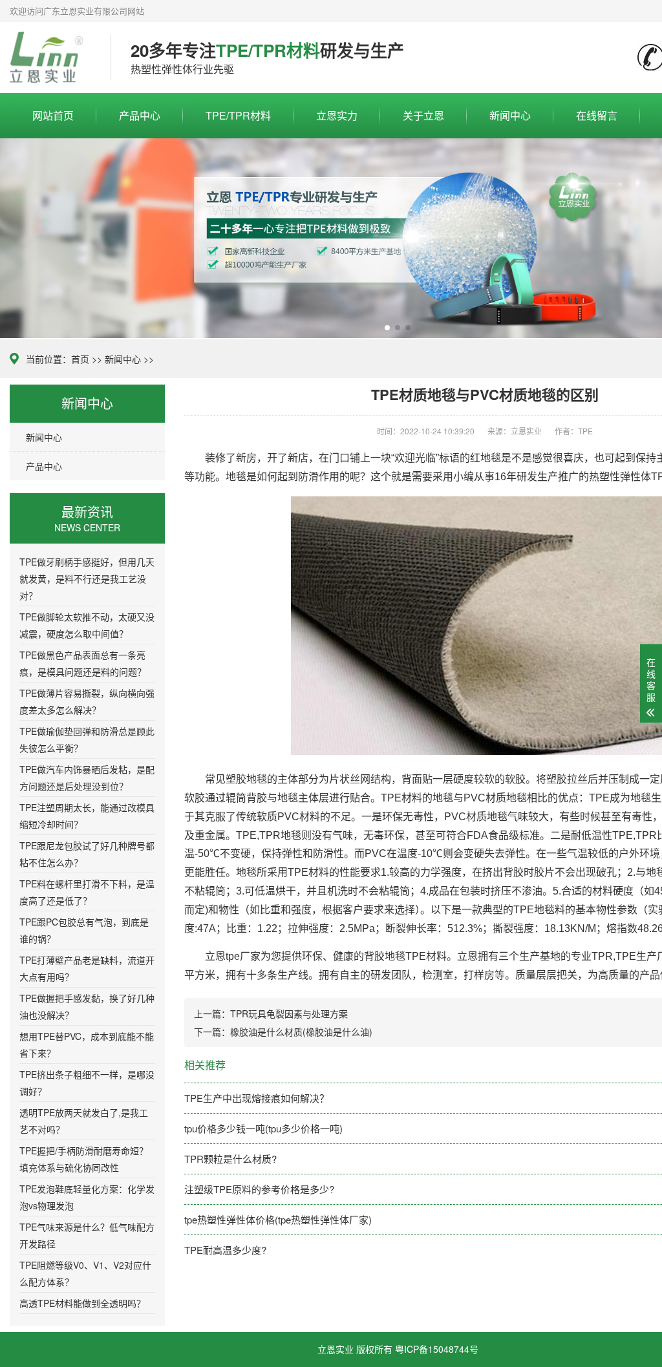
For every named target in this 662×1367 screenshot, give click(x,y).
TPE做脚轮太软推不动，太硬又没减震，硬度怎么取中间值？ (87, 625)
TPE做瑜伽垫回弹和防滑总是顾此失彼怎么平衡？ (87, 739)
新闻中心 (510, 115)
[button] (387, 327)
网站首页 (53, 115)
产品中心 (139, 115)
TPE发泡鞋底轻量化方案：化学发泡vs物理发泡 (87, 1197)
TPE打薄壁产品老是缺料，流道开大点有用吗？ (87, 968)
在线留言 (596, 115)
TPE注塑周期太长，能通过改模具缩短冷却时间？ (87, 816)
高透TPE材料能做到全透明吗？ (82, 1303)
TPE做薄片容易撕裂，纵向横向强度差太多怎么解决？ (87, 701)
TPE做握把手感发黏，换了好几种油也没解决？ (87, 1006)
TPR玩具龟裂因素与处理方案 (289, 1013)
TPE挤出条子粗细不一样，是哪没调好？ (87, 1082)
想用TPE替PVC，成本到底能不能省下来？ (86, 1044)
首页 (80, 358)
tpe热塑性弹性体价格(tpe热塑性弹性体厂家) (278, 1219)
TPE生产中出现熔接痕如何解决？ (256, 1098)
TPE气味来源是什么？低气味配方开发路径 (87, 1235)
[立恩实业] (50, 57)
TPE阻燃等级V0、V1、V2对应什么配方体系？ (85, 1273)
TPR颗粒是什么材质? (230, 1158)
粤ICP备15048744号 (436, 1348)
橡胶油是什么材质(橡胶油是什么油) (301, 1031)
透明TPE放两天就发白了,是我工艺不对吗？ (83, 1121)
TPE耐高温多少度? (225, 1249)
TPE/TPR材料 (238, 115)
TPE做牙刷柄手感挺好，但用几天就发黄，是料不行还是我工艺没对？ (87, 578)
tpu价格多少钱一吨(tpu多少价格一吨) (263, 1128)
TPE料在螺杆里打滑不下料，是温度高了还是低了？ (87, 892)
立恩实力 (337, 115)
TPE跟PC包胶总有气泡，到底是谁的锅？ (84, 930)
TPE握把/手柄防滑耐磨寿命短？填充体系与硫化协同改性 (83, 1159)
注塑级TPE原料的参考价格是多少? (259, 1189)
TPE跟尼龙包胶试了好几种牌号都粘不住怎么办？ (87, 854)
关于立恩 (423, 115)
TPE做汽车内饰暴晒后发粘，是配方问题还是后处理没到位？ (87, 777)
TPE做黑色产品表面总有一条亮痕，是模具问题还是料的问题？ (82, 663)
